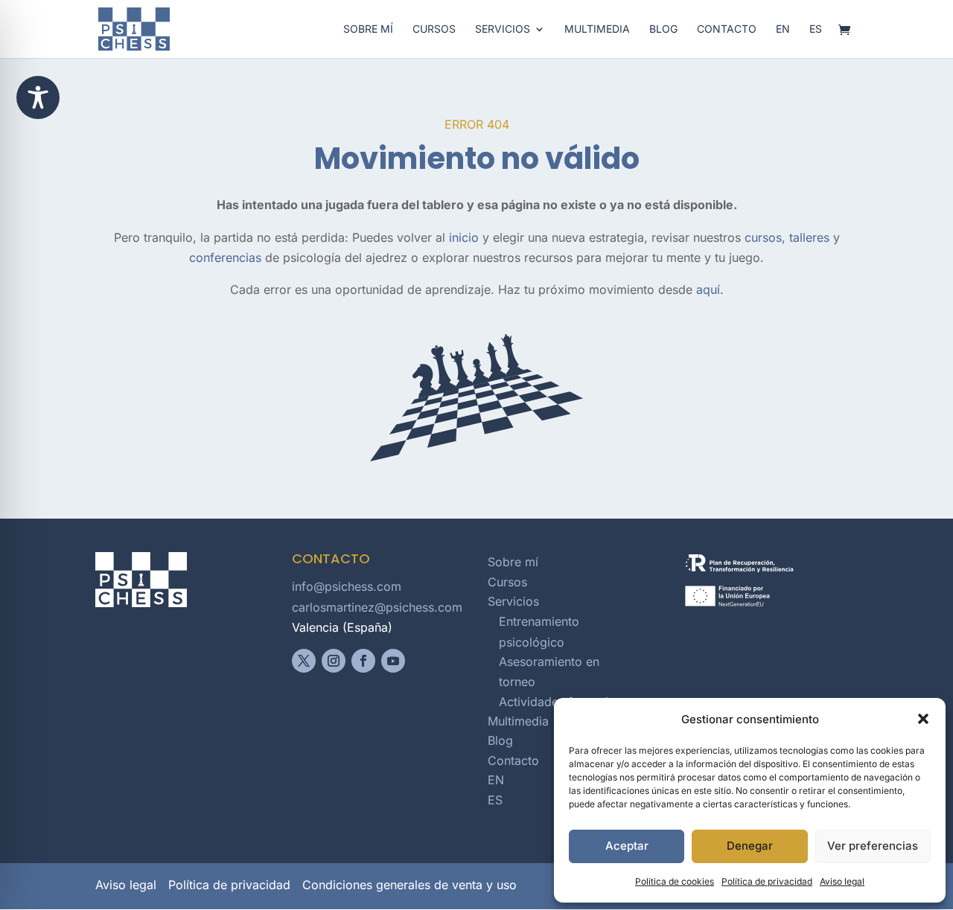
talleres (809, 237)
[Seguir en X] (304, 661)
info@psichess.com (346, 586)
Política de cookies (674, 881)
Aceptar (626, 846)
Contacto (726, 29)
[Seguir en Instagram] (333, 661)
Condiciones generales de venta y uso (409, 884)
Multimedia (597, 29)
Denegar (750, 846)
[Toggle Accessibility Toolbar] (38, 97)
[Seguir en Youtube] (393, 661)
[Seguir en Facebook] (363, 661)
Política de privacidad (766, 881)
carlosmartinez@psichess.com (377, 607)
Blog (663, 29)
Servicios (502, 29)
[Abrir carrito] (848, 30)
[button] (923, 718)
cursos (763, 237)
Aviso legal (842, 881)
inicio (464, 237)
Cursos (434, 29)
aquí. (710, 289)
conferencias (225, 257)
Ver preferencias (872, 846)
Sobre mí (368, 29)
